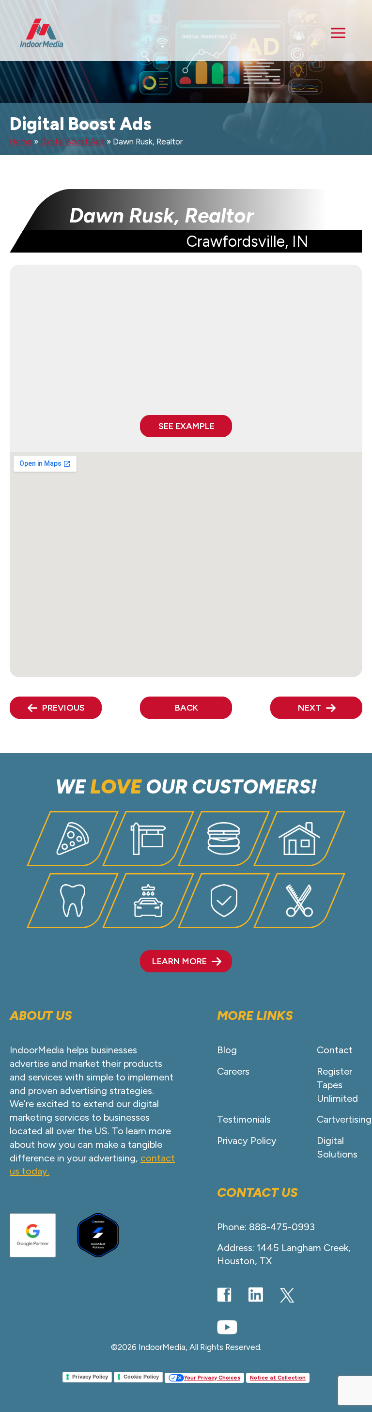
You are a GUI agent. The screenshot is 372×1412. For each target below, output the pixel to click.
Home (21, 141)
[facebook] (224, 1294)
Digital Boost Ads (72, 141)
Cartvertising (344, 1119)
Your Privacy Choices (212, 1378)
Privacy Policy (247, 1140)
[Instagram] (318, 1294)
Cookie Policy (141, 1376)
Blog (227, 1050)
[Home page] (41, 33)
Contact (335, 1050)
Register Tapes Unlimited (337, 1084)
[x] (287, 1295)
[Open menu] (338, 33)
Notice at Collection (278, 1378)
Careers (233, 1071)
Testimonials (244, 1119)
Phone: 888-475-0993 (266, 1227)
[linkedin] (255, 1294)
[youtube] (227, 1327)
